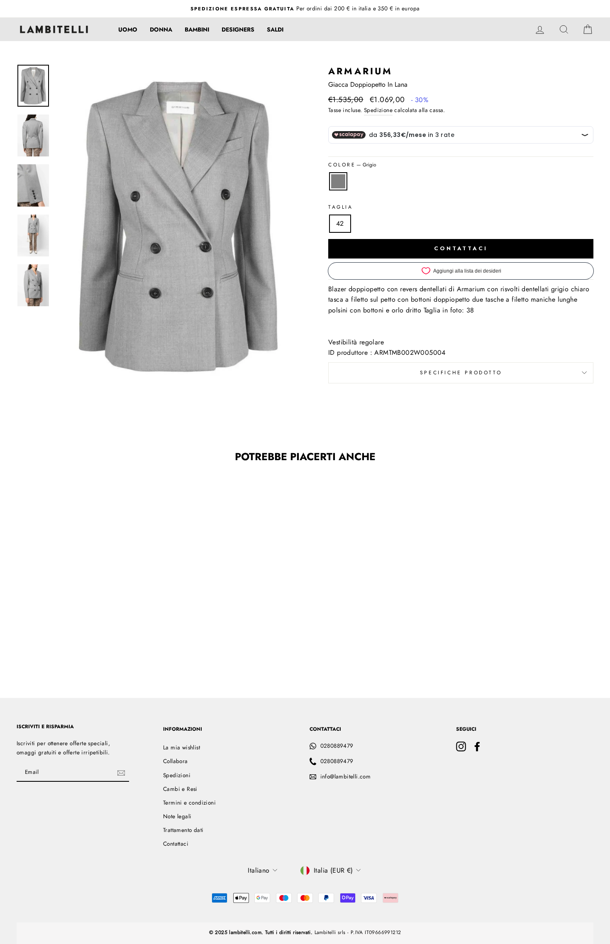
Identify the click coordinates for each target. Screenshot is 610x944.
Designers (238, 29)
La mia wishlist (181, 747)
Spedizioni (176, 775)
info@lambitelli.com (345, 776)
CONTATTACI (461, 248)
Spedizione (378, 110)
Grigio (338, 181)
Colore (352, 164)
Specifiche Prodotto (461, 372)
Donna (161, 29)
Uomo (127, 29)
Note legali (177, 816)
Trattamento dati (183, 830)
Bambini (197, 29)
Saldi (275, 29)
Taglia (340, 207)
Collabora (175, 761)
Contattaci (175, 843)
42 (340, 223)
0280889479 (337, 746)
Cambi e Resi (180, 789)
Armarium (360, 71)
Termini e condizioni (189, 802)
